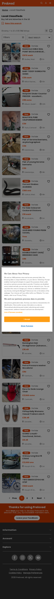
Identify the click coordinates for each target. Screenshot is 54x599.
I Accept (27, 319)
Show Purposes (27, 326)
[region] (27, 299)
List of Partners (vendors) (13, 312)
